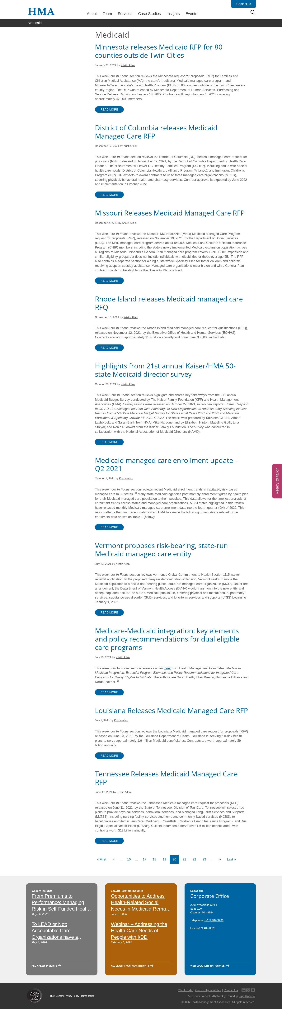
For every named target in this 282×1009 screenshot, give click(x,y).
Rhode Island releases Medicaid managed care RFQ (169, 303)
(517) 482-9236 (213, 920)
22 (194, 859)
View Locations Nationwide (207, 965)
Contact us (243, 4)
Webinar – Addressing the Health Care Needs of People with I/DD (139, 930)
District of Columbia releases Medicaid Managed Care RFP (156, 132)
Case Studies (149, 14)
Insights (173, 14)
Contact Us (231, 990)
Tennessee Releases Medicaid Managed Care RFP (166, 778)
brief (167, 668)
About (92, 14)
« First (101, 859)
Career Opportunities (208, 990)
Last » (231, 859)
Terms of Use (87, 996)
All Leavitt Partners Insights (130, 965)
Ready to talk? (277, 481)
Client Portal (185, 990)
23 (204, 859)
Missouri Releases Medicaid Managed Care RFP (170, 213)
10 (129, 859)
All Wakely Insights (44, 965)
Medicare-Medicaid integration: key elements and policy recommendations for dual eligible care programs (167, 639)
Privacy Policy (71, 996)
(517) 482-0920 (205, 928)
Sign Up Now (247, 996)
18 (154, 859)
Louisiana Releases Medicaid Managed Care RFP (171, 710)
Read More (109, 109)
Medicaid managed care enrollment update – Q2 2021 (166, 464)
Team (107, 14)
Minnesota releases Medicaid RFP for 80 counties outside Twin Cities (159, 51)
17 (144, 859)
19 (164, 859)
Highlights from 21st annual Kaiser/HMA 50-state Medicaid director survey (165, 370)
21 (184, 859)
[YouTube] (253, 990)
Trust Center (56, 996)
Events (191, 14)
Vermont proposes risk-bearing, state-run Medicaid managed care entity (161, 549)
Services (125, 14)
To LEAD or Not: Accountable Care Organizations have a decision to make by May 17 (59, 937)
